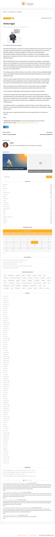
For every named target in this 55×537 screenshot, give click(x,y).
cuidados (6, 277)
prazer (12, 285)
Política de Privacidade (22, 535)
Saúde (27, 210)
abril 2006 (5, 348)
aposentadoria (11, 275)
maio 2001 (5, 422)
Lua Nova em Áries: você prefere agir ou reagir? (12, 262)
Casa (27, 190)
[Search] (49, 177)
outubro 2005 (5, 360)
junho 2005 (5, 368)
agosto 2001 (5, 420)
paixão (44, 283)
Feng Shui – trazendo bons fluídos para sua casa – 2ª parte (22, 470)
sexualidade (6, 288)
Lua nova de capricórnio (46, 134)
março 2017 (5, 298)
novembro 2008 (6, 340)
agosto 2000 (5, 440)
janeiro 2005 (5, 378)
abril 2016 (5, 314)
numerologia (11, 283)
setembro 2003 (6, 410)
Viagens (27, 222)
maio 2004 (5, 394)
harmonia (24, 280)
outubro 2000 (5, 436)
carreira (39, 275)
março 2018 (5, 296)
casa (44, 275)
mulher (5, 283)
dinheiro (24, 277)
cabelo (34, 275)
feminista (43, 277)
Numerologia (27, 204)
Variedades (27, 220)
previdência (18, 285)
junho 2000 (5, 444)
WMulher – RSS (28, 480)
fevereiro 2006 (6, 352)
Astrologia (27, 184)
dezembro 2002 (6, 416)
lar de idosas (5, 470)
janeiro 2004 (5, 402)
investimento (36, 280)
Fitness (27, 200)
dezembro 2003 (6, 404)
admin (5, 27)
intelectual (11, 27)
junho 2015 (5, 334)
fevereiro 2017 (6, 300)
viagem (35, 288)
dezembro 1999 (6, 456)
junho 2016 (5, 310)
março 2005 (5, 374)
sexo (44, 285)
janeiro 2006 (5, 354)
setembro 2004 (6, 386)
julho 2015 (5, 332)
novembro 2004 (6, 382)
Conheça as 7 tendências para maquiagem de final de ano (24, 476)
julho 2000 (5, 442)
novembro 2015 (6, 324)
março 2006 (5, 350)
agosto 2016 (5, 306)
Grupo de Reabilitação (7, 472)
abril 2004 (5, 396)
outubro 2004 (5, 384)
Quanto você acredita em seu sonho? (10, 267)
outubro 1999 (5, 460)
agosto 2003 (5, 412)
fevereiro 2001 (6, 428)
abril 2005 (5, 372)
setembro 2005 (6, 362)
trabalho (23, 288)
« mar (4, 253)
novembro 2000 (6, 434)
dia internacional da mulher (15, 277)
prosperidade (25, 285)
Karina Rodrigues (6, 476)
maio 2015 (5, 336)
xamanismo (47, 288)
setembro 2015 (6, 328)
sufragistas (17, 288)
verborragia (16, 27)
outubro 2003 (5, 408)
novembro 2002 (6, 418)
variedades (29, 288)
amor (5, 275)
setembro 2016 (6, 304)
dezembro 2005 (6, 356)
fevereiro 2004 (6, 400)
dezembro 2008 (6, 338)
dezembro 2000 (6, 432)
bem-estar (29, 275)
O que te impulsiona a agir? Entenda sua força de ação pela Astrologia (17, 265)
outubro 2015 (5, 326)
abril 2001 (5, 424)
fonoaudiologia (11, 280)
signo (12, 288)
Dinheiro (27, 196)
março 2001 (5, 426)
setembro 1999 (6, 462)
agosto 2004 (5, 388)
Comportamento (11, 11)
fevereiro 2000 (6, 452)
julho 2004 (5, 390)
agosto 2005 (5, 364)
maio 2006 (5, 346)
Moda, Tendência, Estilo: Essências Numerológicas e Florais (15, 260)
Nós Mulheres (27, 202)
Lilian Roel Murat (6, 474)
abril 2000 (5, 448)
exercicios (30, 277)
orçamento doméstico (26, 283)
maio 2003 (5, 414)
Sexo (27, 214)
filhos (5, 280)
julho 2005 (5, 366)
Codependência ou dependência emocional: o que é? (25, 472)
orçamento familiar (37, 283)
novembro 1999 (6, 458)
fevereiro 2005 (6, 376)
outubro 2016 (5, 302)
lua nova (49, 280)
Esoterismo (27, 198)
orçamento (18, 283)
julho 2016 (5, 308)
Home (5, 11)
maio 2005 (5, 370)
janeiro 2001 (5, 430)
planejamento (6, 285)
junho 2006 (5, 344)
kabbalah (43, 280)
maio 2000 (5, 446)
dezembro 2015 (6, 322)
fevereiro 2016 (6, 318)
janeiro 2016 (5, 320)
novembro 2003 (6, 406)
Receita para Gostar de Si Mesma (18, 474)
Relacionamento (27, 208)
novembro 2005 (6, 358)
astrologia (18, 275)
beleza (23, 275)
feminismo (36, 277)
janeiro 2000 (5, 454)
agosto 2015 (5, 330)
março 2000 (5, 450)
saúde (40, 285)
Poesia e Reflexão (27, 206)
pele (49, 283)
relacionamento (33, 285)
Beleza (27, 186)
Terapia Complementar (27, 216)
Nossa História (33, 535)
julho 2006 (5, 342)
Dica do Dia (27, 194)
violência (41, 288)
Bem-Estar (27, 188)
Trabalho (27, 218)
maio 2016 (5, 312)
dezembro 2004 (6, 380)
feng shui (49, 277)
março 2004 (5, 398)
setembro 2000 (6, 438)
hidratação (30, 280)
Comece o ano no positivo (9, 134)
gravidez (18, 280)
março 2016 (5, 316)
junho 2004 (5, 392)
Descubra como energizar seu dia (10, 264)
